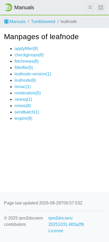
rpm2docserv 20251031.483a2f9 (66, 221)
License (55, 231)
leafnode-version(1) (33, 74)
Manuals (17, 21)
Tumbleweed (43, 21)
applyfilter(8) (26, 48)
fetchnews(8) (27, 61)
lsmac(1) (23, 86)
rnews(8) (23, 105)
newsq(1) (23, 99)
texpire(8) (23, 118)
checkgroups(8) (29, 55)
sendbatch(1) (27, 112)
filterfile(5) (24, 67)
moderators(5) (28, 93)
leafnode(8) (25, 80)
